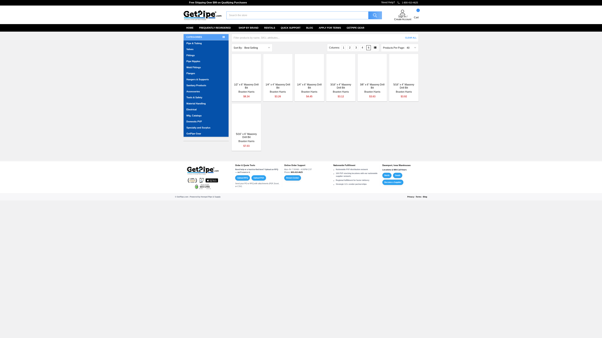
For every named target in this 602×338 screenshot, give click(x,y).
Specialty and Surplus (198, 127)
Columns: (334, 47)
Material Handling (196, 103)
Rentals (269, 27)
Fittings (190, 55)
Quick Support (291, 27)
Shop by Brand (249, 27)
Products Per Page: (394, 47)
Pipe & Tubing (194, 43)
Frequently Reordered (215, 27)
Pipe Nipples (193, 61)
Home (189, 27)
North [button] (386, 175)
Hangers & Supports (197, 79)
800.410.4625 (297, 172)
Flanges (190, 73)
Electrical (191, 109)
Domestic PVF (194, 121)
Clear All (411, 38)
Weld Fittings (193, 67)
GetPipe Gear (355, 27)
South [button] (397, 175)
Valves (189, 49)
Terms (418, 197)
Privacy (410, 197)
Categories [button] (194, 37)
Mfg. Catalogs (194, 115)
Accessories (193, 91)
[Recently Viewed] (390, 15)
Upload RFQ (242, 178)
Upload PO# (258, 178)
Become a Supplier (392, 182)
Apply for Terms (330, 27)
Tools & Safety (194, 97)
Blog (309, 27)
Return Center (292, 178)
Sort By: (238, 47)
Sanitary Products (196, 85)
